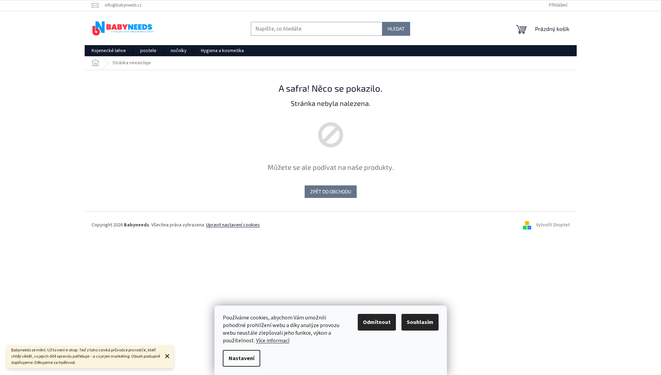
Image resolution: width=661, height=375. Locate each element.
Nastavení (241, 358)
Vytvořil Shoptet (553, 225)
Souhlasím (420, 322)
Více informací (272, 340)
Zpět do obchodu (330, 191)
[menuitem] (109, 50)
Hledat (396, 29)
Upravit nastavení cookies (233, 225)
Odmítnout (377, 322)
